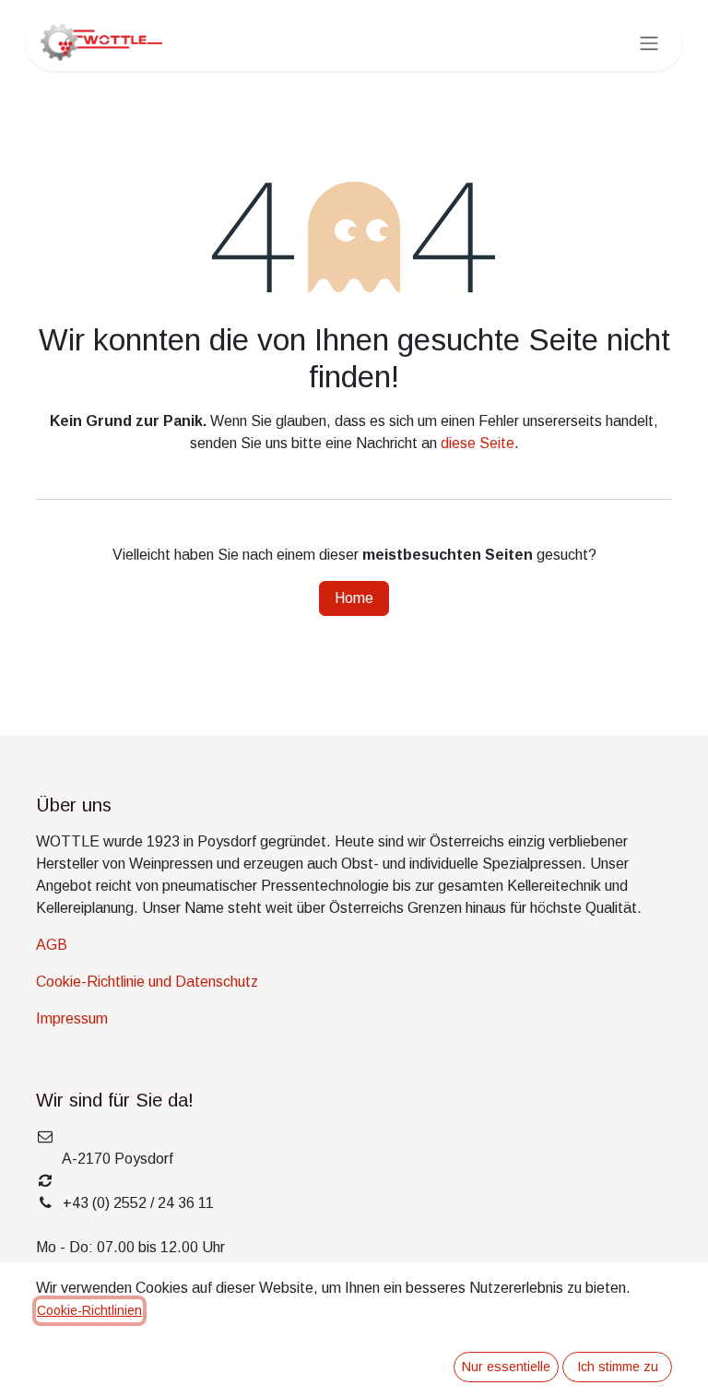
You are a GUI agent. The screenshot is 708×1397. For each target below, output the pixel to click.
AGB (51, 945)
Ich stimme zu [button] (617, 1366)
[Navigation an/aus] (649, 43)
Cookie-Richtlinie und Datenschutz (147, 981)
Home (354, 598)
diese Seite (477, 443)
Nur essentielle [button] (506, 1366)
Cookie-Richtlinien (89, 1310)
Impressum (72, 1018)
